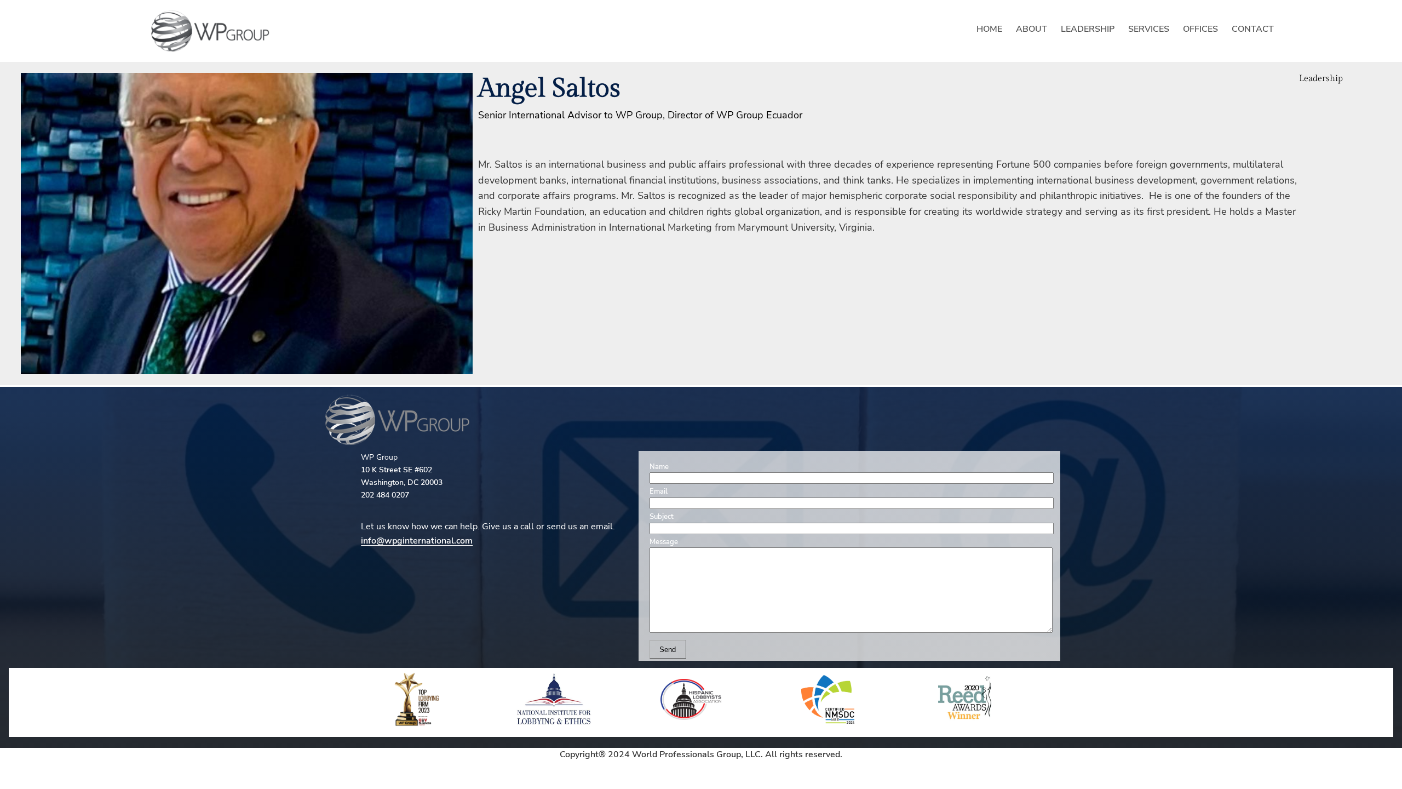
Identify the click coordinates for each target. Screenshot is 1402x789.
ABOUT (1031, 29)
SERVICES (1148, 29)
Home (989, 29)
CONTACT (1253, 29)
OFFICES (1200, 29)
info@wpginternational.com (417, 541)
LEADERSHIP (1087, 29)
